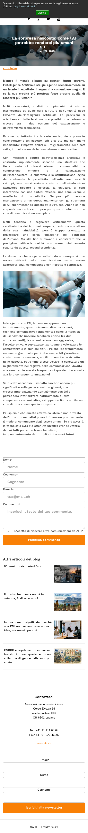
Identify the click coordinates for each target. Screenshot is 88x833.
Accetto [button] (42, 12)
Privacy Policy (49, 827)
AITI (42, 47)
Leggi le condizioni (24, 6)
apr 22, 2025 (47, 51)
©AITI (33, 827)
